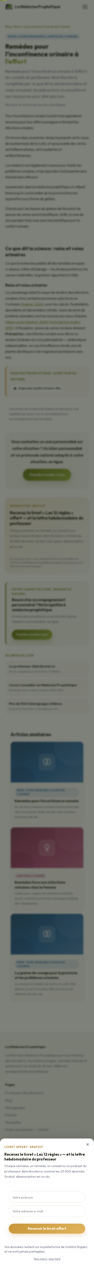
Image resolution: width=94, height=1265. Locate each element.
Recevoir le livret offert (47, 1228)
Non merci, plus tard (47, 1258)
